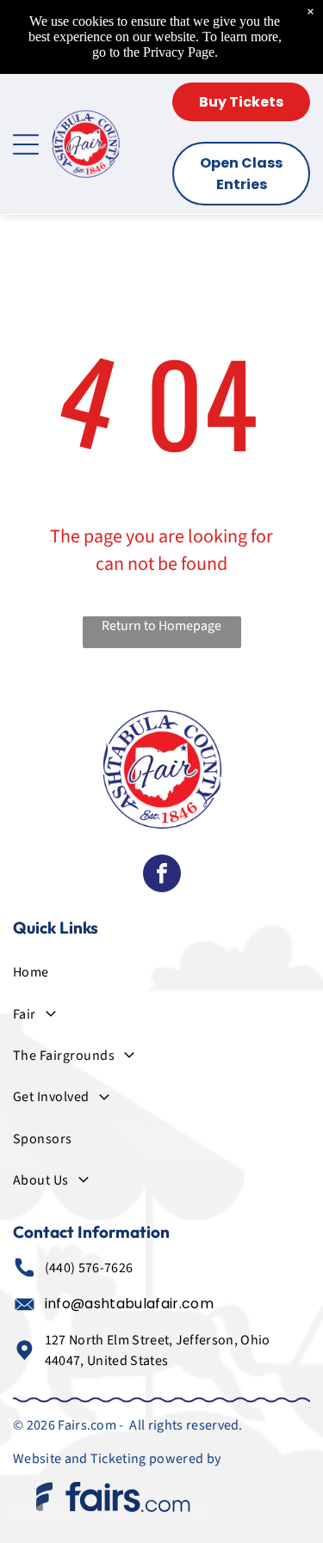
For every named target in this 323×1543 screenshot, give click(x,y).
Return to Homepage (161, 625)
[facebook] (162, 875)
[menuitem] (161, 972)
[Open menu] (26, 144)
